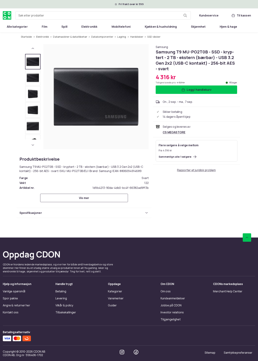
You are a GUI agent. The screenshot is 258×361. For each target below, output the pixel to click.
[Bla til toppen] (247, 237)
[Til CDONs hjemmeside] (7, 15)
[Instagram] (122, 352)
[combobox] (103, 15)
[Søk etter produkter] (185, 15)
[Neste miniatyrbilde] (33, 145)
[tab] (33, 61)
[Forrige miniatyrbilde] (33, 48)
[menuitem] (17, 26)
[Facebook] (136, 352)
